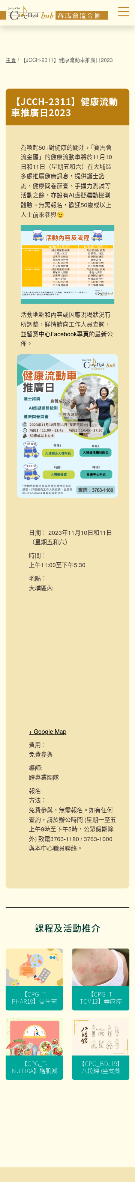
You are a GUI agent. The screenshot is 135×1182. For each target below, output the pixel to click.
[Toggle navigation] (120, 13)
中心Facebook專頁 (64, 334)
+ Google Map (47, 731)
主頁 (11, 59)
